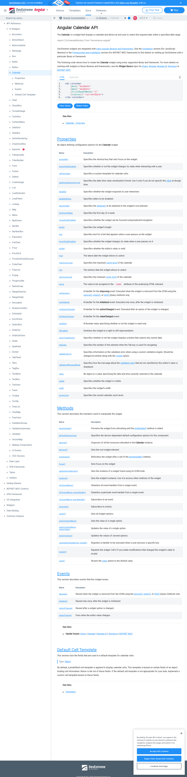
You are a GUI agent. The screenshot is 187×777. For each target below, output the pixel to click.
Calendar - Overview (75, 123)
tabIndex (63, 345)
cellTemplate (64, 174)
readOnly (63, 324)
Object (68, 661)
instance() (63, 478)
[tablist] (120, 102)
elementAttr (64, 206)
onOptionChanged (67, 309)
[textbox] (27, 18)
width (61, 388)
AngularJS (162, 66)
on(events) (63, 507)
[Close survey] (181, 3)
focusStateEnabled (67, 220)
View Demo (65, 105)
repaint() (63, 552)
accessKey (63, 159)
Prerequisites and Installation (86, 52)
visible (61, 381)
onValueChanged (66, 316)
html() (106, 295)
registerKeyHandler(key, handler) (73, 543)
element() (63, 450)
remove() (88, 295)
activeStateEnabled (67, 166)
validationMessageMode (69, 365)
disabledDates (65, 199)
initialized (63, 601)
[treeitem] (27, 23)
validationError (65, 354)
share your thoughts (128, 3)
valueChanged (65, 615)
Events (63, 573)
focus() (62, 464)
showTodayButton (67, 338)
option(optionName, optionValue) (67, 528)
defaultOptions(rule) (68, 435)
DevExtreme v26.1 (18, 3)
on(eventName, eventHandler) (72, 500)
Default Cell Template (77, 649)
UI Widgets (101, 18)
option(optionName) (68, 521)
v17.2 (142, 18)
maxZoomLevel (66, 263)
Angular (39, 10)
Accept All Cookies (159, 751)
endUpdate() (140, 428)
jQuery (145, 66)
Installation (147, 48)
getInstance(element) (68, 471)
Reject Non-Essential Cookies (159, 758)
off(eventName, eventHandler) (72, 492)
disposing (63, 594)
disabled (62, 192)
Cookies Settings (159, 766)
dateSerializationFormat (69, 183)
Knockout (172, 66)
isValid (62, 249)
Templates (71, 692)
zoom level (112, 263)
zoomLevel (64, 395)
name (61, 284)
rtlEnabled (63, 331)
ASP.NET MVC (64, 70)
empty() (96, 295)
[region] (159, 752)
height (61, 227)
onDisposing (64, 293)
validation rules (127, 363)
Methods (65, 408)
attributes (101, 206)
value (168, 180)
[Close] (181, 733)
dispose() (63, 443)
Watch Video (82, 105)
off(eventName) (66, 485)
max (61, 256)
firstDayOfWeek (66, 213)
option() (62, 514)
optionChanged (65, 608)
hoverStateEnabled (67, 241)
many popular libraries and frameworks (114, 48)
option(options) (65, 536)
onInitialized (64, 302)
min (60, 270)
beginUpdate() (65, 428)
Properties (66, 139)
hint (60, 234)
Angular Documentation (74, 18)
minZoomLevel (65, 277)
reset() (62, 561)
